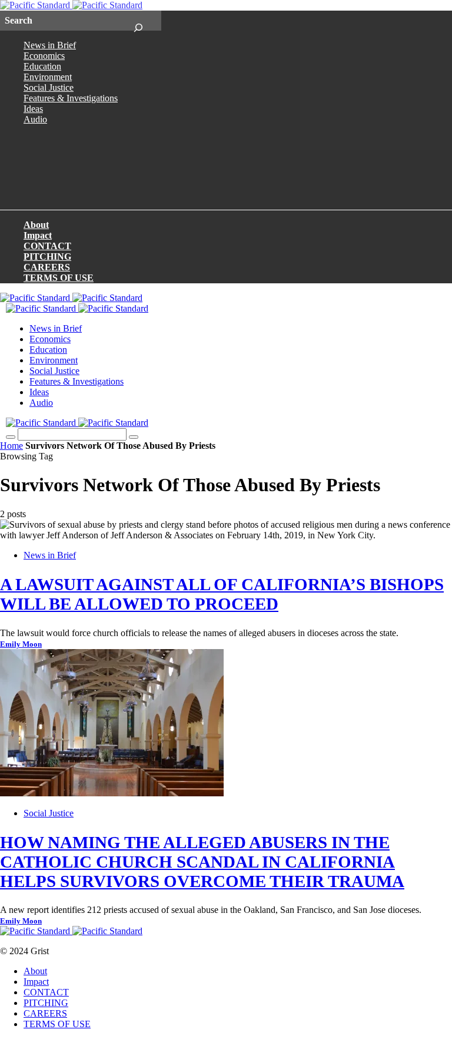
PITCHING (47, 257)
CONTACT (47, 246)
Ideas (33, 109)
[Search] (138, 20)
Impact (38, 235)
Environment (48, 77)
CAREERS (47, 267)
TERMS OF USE (59, 278)
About (36, 225)
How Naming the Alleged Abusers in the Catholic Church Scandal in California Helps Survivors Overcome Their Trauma (202, 862)
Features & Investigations (71, 98)
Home (11, 446)
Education (42, 66)
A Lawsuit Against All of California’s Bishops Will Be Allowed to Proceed (222, 594)
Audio (35, 119)
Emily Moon (21, 644)
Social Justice (49, 87)
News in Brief (50, 45)
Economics (44, 56)
